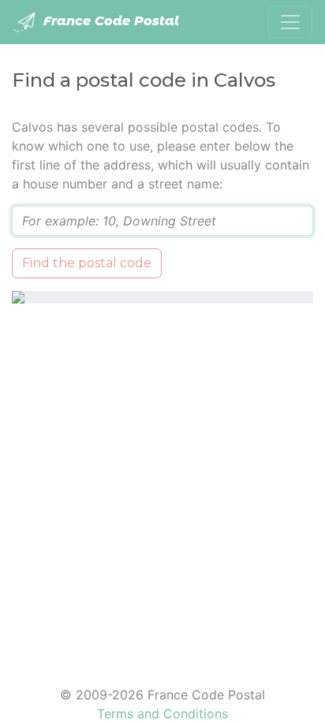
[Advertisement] (162, 484)
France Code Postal (109, 20)
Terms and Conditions (162, 713)
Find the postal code (86, 262)
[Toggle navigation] (290, 22)
